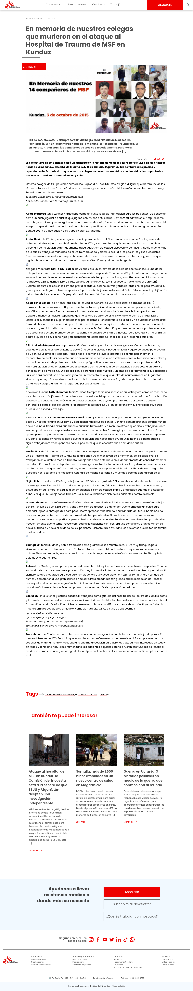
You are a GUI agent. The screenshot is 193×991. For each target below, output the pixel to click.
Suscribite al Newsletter (132, 904)
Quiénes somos (38, 959)
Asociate (132, 892)
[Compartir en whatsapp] (158, 159)
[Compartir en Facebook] (151, 159)
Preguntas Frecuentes (78, 986)
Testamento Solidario (124, 962)
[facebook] (98, 939)
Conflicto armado (89, 694)
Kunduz (105, 694)
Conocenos (36, 956)
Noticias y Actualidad (83, 956)
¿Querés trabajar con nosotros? (132, 916)
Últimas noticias (79, 959)
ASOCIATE (165, 5)
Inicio (28, 18)
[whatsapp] (132, 939)
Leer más (33, 850)
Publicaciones (78, 962)
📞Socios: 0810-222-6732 (132, 978)
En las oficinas (168, 962)
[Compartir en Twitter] (155, 159)
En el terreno (167, 959)
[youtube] (105, 939)
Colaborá (118, 956)
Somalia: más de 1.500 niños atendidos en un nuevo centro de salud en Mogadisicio (94, 778)
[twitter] (111, 939)
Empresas (118, 964)
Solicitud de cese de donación (128, 967)
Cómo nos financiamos (42, 964)
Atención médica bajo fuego (61, 694)
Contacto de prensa (81, 964)
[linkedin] (118, 939)
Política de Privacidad (100, 986)
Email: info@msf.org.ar (103, 978)
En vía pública (168, 964)
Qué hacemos (37, 962)
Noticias (51, 18)
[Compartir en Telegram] (162, 159)
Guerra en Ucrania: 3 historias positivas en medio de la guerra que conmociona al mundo (143, 778)
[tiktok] (125, 939)
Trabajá (166, 956)
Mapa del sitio (118, 986)
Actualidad (39, 18)
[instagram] (91, 939)
